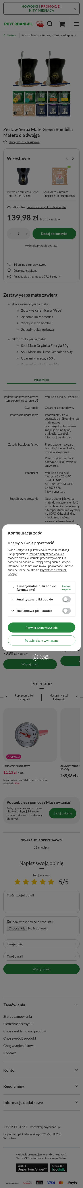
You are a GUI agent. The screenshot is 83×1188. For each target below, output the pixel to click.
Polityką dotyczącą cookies (46, 553)
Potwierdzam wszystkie (41, 627)
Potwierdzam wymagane (41, 640)
